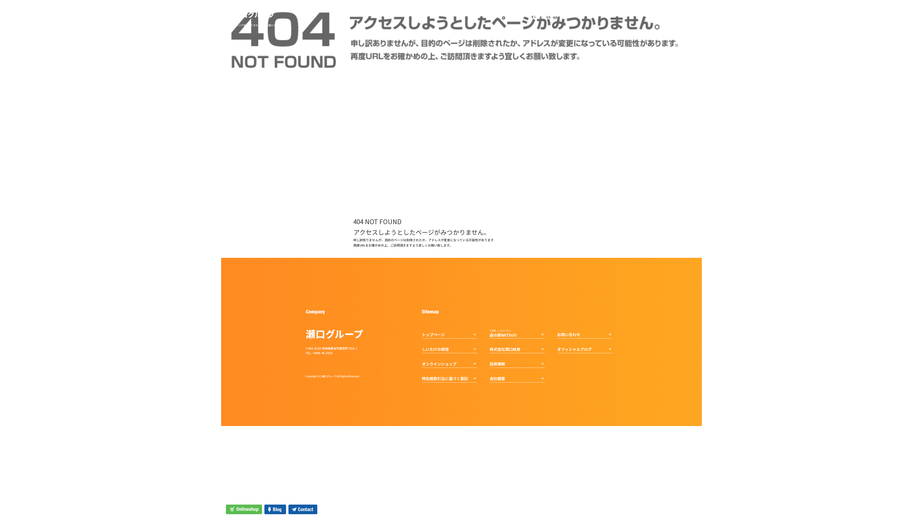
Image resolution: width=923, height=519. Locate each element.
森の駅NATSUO (543, 14)
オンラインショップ (500, 14)
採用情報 (620, 14)
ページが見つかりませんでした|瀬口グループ (258, 25)
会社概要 (646, 14)
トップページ (422, 14)
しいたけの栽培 (458, 14)
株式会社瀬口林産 (585, 14)
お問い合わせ (676, 14)
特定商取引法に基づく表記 (445, 378)
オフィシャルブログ (574, 349)
